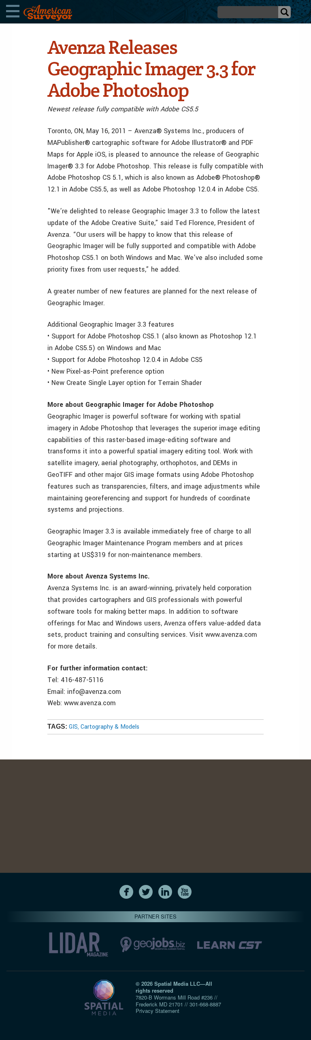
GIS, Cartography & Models (104, 727)
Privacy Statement (157, 1010)
